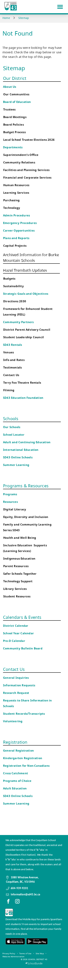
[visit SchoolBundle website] (34, 963)
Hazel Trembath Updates (25, 270)
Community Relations (19, 162)
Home (6, 18)
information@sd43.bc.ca (25, 894)
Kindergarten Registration (22, 758)
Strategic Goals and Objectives (25, 294)
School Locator (13, 435)
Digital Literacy (14, 509)
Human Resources (16, 185)
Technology (11, 208)
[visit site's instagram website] (17, 902)
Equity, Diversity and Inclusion (25, 517)
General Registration (18, 751)
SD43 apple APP (15, 941)
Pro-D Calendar (14, 641)
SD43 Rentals (12, 345)
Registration (15, 742)
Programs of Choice (17, 781)
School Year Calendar (19, 633)
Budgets (9, 279)
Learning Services (16, 193)
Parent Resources (16, 566)
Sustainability (13, 286)
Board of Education (17, 102)
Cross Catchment (15, 773)
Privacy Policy (8, 953)
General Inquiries (16, 678)
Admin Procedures (16, 215)
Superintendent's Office (21, 155)
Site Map (40, 953)
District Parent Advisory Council (26, 330)
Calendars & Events (22, 617)
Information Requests (20, 685)
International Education (21, 450)
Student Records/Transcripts (24, 714)
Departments (12, 147)
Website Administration (13, 956)
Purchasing (11, 200)
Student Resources (16, 596)
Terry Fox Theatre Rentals (22, 383)
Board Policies (13, 125)
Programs (10, 494)
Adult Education (15, 788)
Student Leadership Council (23, 337)
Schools (10, 418)
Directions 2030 (14, 301)
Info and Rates (14, 360)
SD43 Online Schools (17, 457)
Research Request (16, 693)
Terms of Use (25, 953)
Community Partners (18, 322)
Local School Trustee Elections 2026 (29, 140)
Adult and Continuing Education (26, 442)
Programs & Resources (26, 485)
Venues (8, 352)
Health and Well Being (20, 538)
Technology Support (18, 581)
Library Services (15, 589)
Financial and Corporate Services (27, 178)
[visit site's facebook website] (8, 902)
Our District (14, 78)
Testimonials (12, 367)
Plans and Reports (16, 238)
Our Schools (11, 427)
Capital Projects (14, 246)
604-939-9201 (19, 888)
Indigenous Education (19, 559)
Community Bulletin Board (22, 648)
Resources (10, 502)
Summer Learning (16, 465)
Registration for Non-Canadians (26, 766)
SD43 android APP (36, 941)
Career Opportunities (19, 230)
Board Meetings (14, 117)
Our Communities (16, 94)
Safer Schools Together (19, 574)
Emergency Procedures (20, 223)
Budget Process (14, 132)
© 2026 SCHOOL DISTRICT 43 (34, 959)
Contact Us (11, 375)
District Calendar (15, 626)
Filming (8, 390)
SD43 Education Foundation (23, 398)
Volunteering (13, 721)
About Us (9, 87)
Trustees (9, 109)
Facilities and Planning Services (26, 170)
